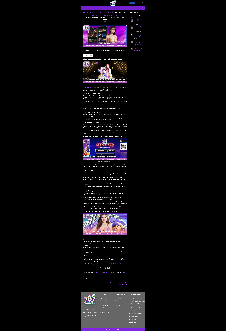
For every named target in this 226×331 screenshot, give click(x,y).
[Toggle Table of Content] (90, 56)
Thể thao (107, 8)
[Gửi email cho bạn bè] (105, 268)
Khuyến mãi (129, 8)
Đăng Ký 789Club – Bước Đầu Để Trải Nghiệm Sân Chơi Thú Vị (107, 264)
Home (84, 12)
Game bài (118, 8)
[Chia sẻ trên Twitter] (103, 268)
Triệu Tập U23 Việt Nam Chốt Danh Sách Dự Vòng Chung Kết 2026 (138, 43)
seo (112, 22)
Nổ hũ (125, 8)
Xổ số (122, 8)
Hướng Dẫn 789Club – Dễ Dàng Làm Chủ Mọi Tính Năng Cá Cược (99, 12)
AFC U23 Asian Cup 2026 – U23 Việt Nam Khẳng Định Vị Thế (138, 35)
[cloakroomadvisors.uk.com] (113, 3)
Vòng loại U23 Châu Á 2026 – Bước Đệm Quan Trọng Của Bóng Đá (138, 28)
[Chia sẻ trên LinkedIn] (109, 268)
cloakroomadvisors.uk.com (89, 307)
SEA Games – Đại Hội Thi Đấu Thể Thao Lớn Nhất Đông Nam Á (138, 21)
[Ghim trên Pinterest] (107, 268)
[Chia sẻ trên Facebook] (101, 268)
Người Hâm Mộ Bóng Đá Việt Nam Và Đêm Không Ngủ (138, 49)
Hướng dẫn (101, 8)
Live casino (112, 8)
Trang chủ (96, 8)
